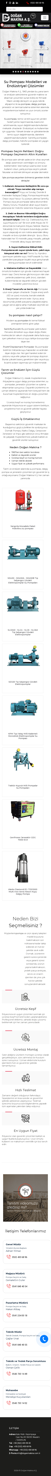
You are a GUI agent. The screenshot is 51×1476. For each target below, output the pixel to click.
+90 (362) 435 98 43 (20, 1443)
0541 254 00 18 (19, 1315)
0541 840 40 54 (19, 1286)
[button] (48, 49)
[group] (25, 48)
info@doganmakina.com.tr (24, 1455)
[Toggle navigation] (45, 17)
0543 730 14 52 (19, 1403)
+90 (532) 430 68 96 (20, 1446)
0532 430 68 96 (19, 1257)
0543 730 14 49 (19, 1374)
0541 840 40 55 (19, 1345)
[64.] (16, 17)
